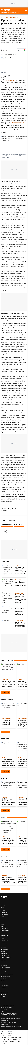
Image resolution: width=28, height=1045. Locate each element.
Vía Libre (3, 994)
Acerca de (4, 1009)
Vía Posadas (4, 940)
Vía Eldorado (4, 942)
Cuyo (2, 933)
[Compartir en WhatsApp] (5, 76)
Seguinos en (20, 50)
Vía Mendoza (4, 935)
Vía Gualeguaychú (6, 957)
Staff (2, 1011)
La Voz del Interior (15, 1041)
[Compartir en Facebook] (2, 76)
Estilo (2, 980)
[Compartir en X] (9, 76)
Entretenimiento (5, 976)
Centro (3, 910)
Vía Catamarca (5, 930)
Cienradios (16, 1039)
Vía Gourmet (4, 992)
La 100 (3, 1039)
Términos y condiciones (7, 1003)
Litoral (3, 938)
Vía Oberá (3, 947)
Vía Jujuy (3, 926)
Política (4, 17)
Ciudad (9, 1039)
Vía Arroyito (4, 914)
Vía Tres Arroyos (5, 919)
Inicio (2, 901)
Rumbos (3, 996)
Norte (2, 924)
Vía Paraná (4, 953)
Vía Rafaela (4, 951)
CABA (2, 907)
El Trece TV (14, 1037)
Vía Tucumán (4, 928)
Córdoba (3, 903)
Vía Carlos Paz (5, 912)
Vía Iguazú (4, 945)
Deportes (3, 978)
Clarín (4, 1037)
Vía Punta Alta (5, 921)
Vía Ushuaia (4, 963)
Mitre (20, 1037)
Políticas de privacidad (7, 1005)
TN (8, 1037)
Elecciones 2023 (13, 17)
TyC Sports (5, 1041)
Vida (2, 982)
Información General (7, 974)
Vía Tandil (3, 916)
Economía (3, 972)
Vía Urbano (4, 987)
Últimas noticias (5, 967)
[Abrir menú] (26, 10)
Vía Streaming (5, 990)
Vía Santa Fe (4, 949)
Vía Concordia (5, 955)
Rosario (3, 905)
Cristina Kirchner (7, 525)
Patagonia (4, 960)
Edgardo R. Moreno (10, 50)
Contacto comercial (6, 1007)
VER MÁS (5, 692)
